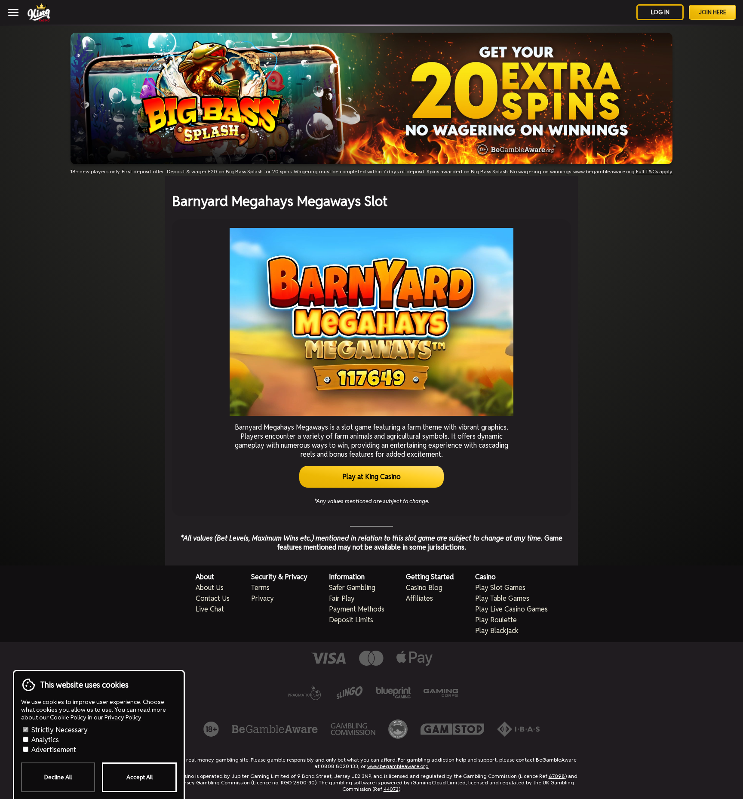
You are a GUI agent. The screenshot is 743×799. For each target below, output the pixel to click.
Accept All (139, 777)
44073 (391, 789)
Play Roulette (496, 619)
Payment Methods (356, 609)
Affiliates (419, 598)
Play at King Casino (371, 476)
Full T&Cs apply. (654, 171)
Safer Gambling (352, 587)
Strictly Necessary (59, 729)
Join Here (712, 12)
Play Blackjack (497, 630)
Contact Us (213, 598)
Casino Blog (424, 587)
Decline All (58, 777)
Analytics (44, 739)
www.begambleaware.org (398, 766)
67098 (557, 776)
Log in (660, 12)
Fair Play (342, 598)
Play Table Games (502, 598)
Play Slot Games (500, 587)
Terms (260, 587)
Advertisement (53, 749)
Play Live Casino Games (511, 609)
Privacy (262, 598)
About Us (210, 587)
